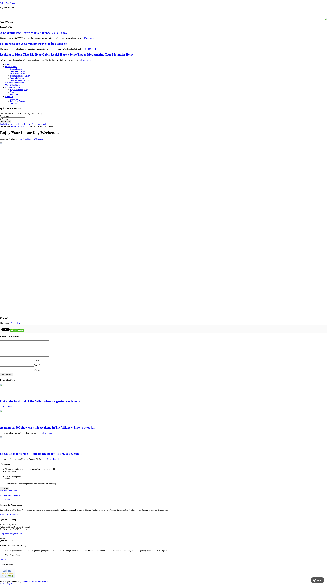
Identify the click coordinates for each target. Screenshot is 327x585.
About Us (9, 96)
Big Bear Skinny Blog (14, 87)
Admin (3, 584)
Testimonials (15, 103)
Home (7, 64)
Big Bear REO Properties (10, 495)
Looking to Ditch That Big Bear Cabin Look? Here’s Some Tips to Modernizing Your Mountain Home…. (68, 54)
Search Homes (11, 67)
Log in (9, 584)
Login (2, 124)
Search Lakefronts (17, 78)
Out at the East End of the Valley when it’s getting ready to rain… (43, 401)
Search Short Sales (17, 73)
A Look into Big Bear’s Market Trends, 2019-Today (33, 32)
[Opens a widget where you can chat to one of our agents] (317, 580)
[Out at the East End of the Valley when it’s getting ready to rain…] (6, 396)
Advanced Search (39, 124)
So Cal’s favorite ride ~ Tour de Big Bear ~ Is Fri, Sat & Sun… (41, 453)
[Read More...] (90, 38)
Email (36, 365)
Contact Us (14, 514)
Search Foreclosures (18, 71)
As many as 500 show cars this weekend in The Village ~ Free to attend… (47, 427)
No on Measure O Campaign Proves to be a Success (33, 43)
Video (12, 92)
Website (37, 370)
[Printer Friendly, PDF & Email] (17, 331)
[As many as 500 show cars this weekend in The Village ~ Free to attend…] (6, 422)
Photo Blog (14, 94)
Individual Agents (17, 101)
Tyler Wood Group (7, 3)
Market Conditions (12, 85)
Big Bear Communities (14, 83)
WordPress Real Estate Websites (36, 581)
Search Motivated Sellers (20, 76)
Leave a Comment (35, 139)
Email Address (11, 471)
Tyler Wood (23, 139)
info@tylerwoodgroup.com (11, 534)
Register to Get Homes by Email (18, 124)
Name (36, 360)
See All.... (4, 559)
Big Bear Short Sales (8, 491)
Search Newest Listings (19, 80)
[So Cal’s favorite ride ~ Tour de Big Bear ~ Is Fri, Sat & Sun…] (6, 448)
